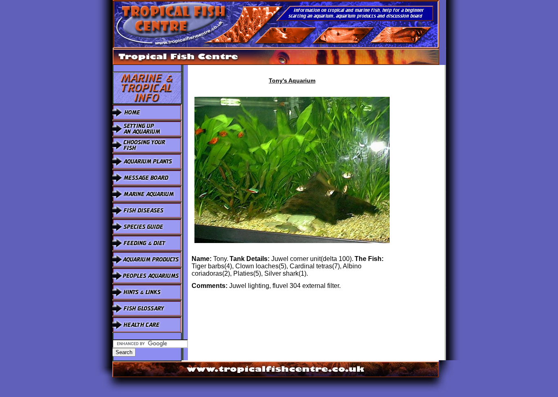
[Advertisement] (421, 187)
